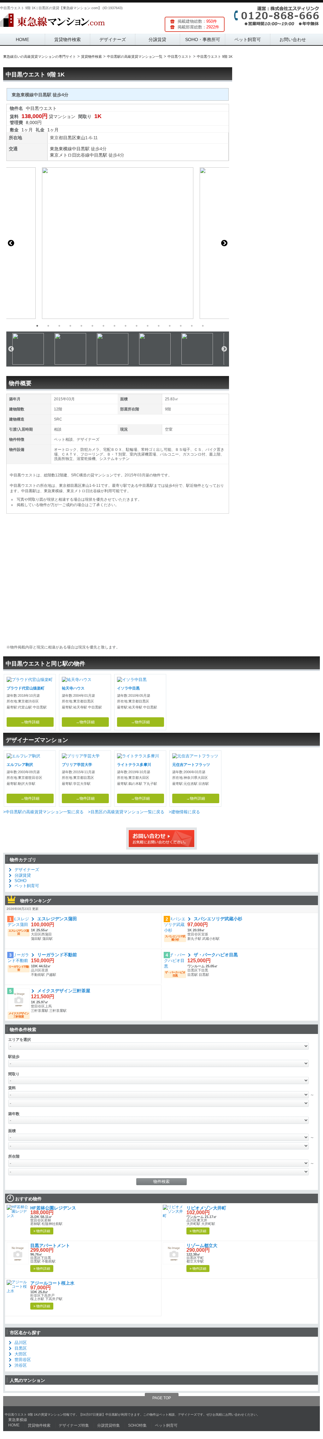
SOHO (20, 880)
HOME (22, 39)
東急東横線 (61, 148)
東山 (80, 137)
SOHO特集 (137, 1425)
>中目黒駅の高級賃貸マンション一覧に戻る (43, 811)
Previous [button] (11, 243)
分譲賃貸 (157, 39)
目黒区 (69, 137)
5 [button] (81, 326)
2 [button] (48, 326)
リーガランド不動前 (57, 954)
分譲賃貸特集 (108, 1425)
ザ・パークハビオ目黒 (216, 954)
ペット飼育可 (247, 39)
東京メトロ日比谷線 (70, 155)
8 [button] (114, 326)
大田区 (21, 1354)
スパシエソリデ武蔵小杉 (218, 918)
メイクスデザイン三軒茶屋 (63, 990)
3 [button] (59, 326)
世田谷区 (23, 1359)
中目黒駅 (81, 148)
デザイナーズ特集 (74, 1425)
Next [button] (224, 243)
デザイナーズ (112, 39)
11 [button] (147, 326)
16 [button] (203, 326)
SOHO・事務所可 (202, 39)
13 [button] (170, 326)
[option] (118, 243)
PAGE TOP (161, 1398)
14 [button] (181, 326)
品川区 (21, 1342)
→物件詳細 (30, 722)
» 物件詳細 (41, 1231)
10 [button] (136, 326)
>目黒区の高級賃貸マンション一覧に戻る (126, 811)
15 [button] (192, 326)
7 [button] (103, 326)
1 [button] (37, 326)
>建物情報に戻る (184, 811)
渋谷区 (21, 1365)
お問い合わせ (292, 39)
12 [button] (159, 326)
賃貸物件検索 (67, 39)
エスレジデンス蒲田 (57, 918)
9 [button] (125, 326)
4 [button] (70, 326)
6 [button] (92, 326)
